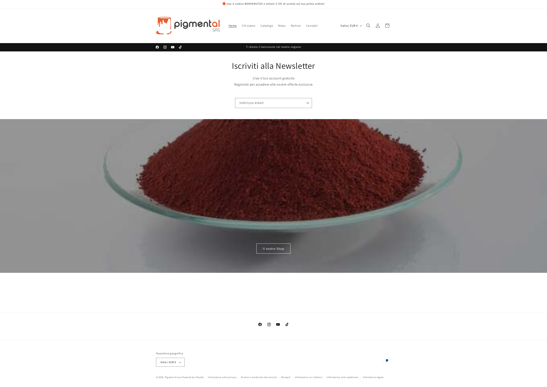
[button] (368, 25)
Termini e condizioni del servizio (259, 377)
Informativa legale (373, 377)
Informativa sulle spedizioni (343, 377)
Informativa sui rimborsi (309, 377)
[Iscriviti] (307, 103)
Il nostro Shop (273, 249)
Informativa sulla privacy (222, 377)
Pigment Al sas (173, 377)
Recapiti (286, 377)
